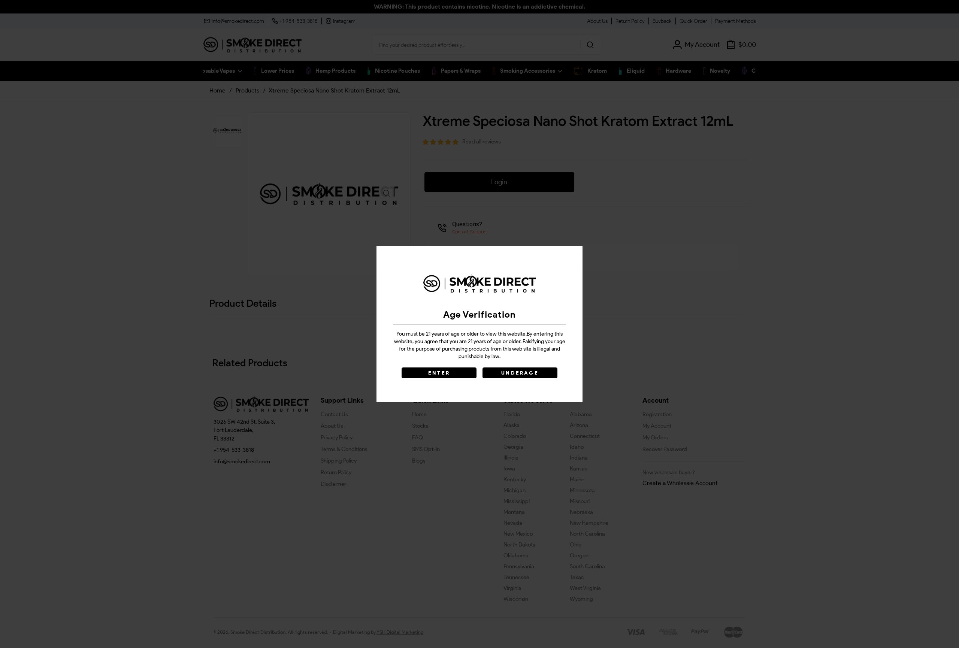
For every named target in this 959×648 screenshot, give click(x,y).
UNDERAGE (520, 373)
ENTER (439, 373)
